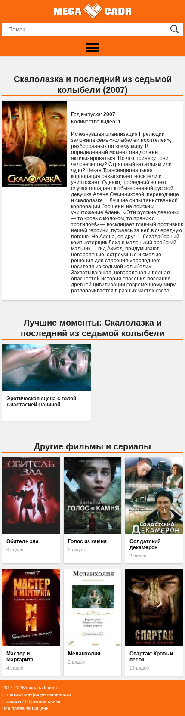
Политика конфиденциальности (36, 694)
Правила (11, 701)
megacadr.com (41, 687)
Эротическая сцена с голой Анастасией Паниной (41, 402)
